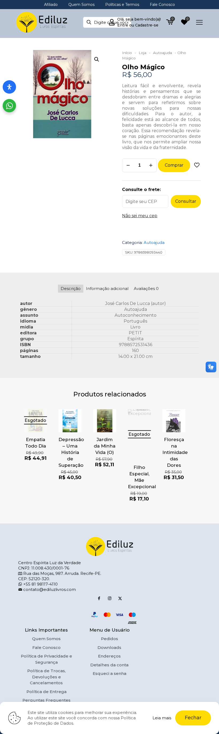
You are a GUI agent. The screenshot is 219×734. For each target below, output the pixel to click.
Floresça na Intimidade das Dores (175, 452)
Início (127, 53)
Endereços (109, 656)
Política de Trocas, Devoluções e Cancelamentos (46, 676)
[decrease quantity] (128, 165)
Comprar (174, 165)
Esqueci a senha (109, 673)
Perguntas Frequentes (46, 700)
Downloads (109, 647)
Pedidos (109, 638)
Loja (142, 53)
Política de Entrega (46, 691)
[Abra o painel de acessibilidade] (9, 87)
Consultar (185, 201)
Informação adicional (107, 288)
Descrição (71, 288)
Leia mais (161, 717)
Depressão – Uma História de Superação (71, 452)
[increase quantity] (150, 165)
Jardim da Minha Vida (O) (104, 446)
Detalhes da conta (109, 664)
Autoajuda (162, 53)
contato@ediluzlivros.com (49, 589)
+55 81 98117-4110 (40, 584)
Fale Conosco (46, 647)
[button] (97, 59)
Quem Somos (46, 638)
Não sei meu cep (139, 215)
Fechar (193, 718)
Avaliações (146, 288)
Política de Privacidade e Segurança (46, 659)
